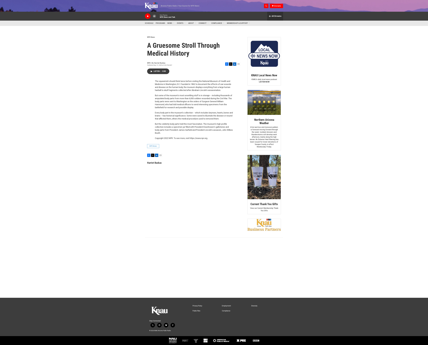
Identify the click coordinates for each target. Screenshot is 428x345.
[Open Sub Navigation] (174, 23)
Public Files (196, 311)
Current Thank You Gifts (264, 204)
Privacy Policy (197, 306)
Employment (226, 306)
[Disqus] (214, 268)
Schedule (149, 23)
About (191, 23)
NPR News (151, 37)
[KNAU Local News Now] (264, 53)
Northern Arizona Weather (264, 121)
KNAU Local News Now (264, 75)
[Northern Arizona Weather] (264, 102)
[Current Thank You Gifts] (264, 177)
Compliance (216, 23)
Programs (160, 23)
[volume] (154, 16)
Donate (277, 6)
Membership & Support (237, 23)
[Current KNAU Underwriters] (264, 225)
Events (180, 23)
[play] (147, 16)
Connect (203, 23)
